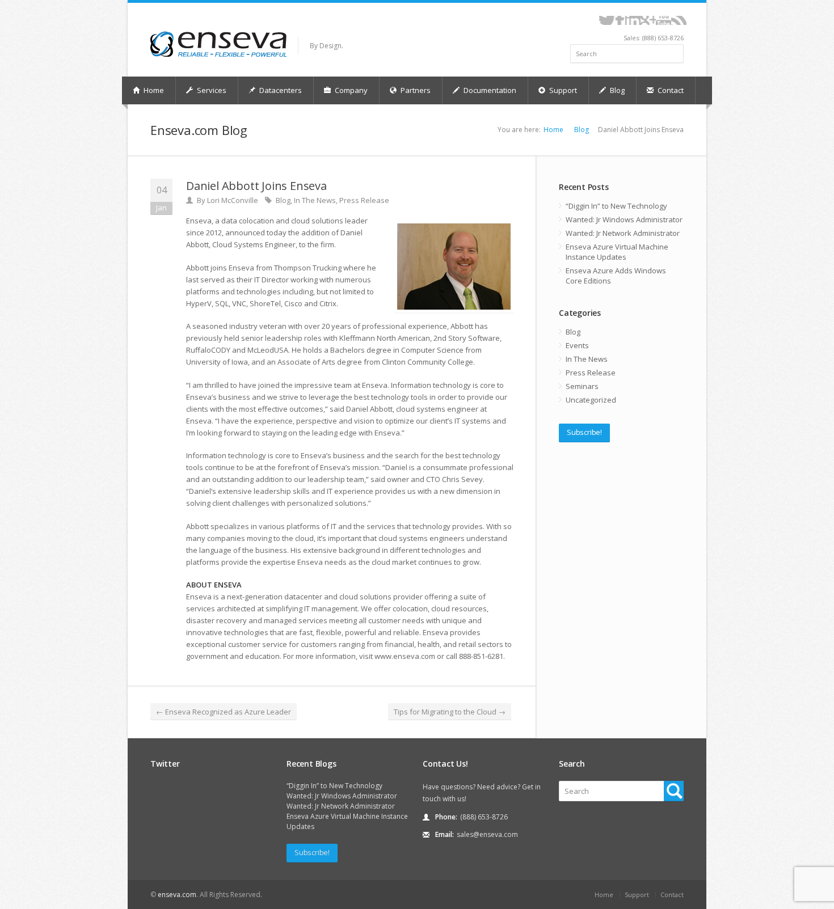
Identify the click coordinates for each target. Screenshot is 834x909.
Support (562, 90)
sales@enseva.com (487, 834)
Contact (670, 90)
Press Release (364, 200)
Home (153, 90)
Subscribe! (584, 432)
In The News (315, 200)
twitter (606, 20)
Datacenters (280, 90)
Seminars (582, 386)
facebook (619, 20)
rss (678, 20)
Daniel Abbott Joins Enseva (256, 185)
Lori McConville (232, 200)
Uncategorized (591, 400)
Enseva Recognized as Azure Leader (223, 712)
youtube (663, 20)
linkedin (633, 20)
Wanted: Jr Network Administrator (623, 233)
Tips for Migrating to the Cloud (450, 712)
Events (577, 345)
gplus (648, 20)
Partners (415, 90)
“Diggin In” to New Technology (616, 206)
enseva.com (177, 894)
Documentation (489, 90)
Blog (616, 90)
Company (350, 90)
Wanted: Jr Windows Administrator (624, 219)
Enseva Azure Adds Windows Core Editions (616, 275)
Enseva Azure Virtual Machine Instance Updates (617, 252)
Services (210, 90)
